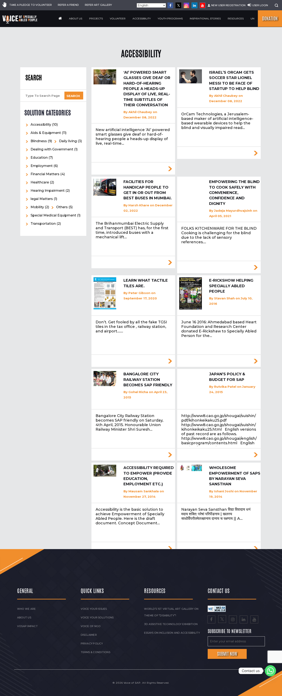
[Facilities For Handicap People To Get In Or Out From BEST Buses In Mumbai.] (104, 187)
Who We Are (26, 608)
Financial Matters (45, 174)
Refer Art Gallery (98, 4)
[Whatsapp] (270, 670)
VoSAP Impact (27, 626)
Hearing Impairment (48, 191)
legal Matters (42, 199)
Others (62, 207)
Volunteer (118, 18)
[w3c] (217, 608)
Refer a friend (68, 4)
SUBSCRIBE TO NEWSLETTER (229, 631)
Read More (170, 169)
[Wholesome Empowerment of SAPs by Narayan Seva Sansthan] (190, 468)
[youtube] (202, 5)
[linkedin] (194, 5)
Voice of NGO (91, 626)
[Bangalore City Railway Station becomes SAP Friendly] (104, 378)
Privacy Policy (92, 643)
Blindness (39, 141)
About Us (75, 18)
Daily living (68, 141)
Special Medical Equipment (53, 215)
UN (252, 18)
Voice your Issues (94, 608)
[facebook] (170, 5)
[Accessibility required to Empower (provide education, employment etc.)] (104, 471)
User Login (260, 5)
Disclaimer (89, 634)
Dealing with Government (52, 149)
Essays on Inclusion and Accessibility (172, 632)
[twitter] (178, 5)
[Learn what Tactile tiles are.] (104, 293)
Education (39, 158)
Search (33, 77)
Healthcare (40, 182)
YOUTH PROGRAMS (170, 18)
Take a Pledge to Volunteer (30, 4)
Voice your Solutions (97, 617)
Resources (236, 18)
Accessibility (142, 18)
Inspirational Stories (205, 18)
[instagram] (186, 5)
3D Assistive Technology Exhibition (171, 624)
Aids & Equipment (46, 133)
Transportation (43, 224)
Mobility (37, 207)
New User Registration (228, 5)
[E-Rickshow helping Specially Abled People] (190, 293)
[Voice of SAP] (20, 19)
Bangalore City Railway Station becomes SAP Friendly (147, 379)
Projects (96, 18)
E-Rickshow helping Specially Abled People (231, 286)
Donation (270, 18)
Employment (42, 166)
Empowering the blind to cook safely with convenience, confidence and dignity (234, 193)
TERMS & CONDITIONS (95, 652)
